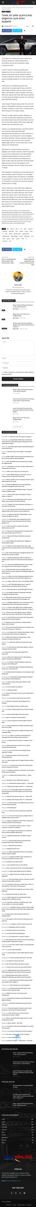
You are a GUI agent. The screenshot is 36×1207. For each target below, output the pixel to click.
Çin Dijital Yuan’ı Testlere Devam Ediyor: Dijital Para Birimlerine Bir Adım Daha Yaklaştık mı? (23, 1096)
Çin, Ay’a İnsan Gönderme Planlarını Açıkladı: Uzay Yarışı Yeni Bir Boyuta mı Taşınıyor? (23, 325)
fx (2, 233)
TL (26, 238)
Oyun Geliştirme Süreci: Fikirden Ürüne (17, 706)
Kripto (21, 236)
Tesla (22, 238)
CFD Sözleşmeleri (11, 807)
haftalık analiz (5, 236)
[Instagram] (16, 1193)
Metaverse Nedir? (12, 690)
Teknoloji (8, 11)
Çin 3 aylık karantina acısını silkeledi (17, 865)
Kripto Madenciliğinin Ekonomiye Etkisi (17, 714)
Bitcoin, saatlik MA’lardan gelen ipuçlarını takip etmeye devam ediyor (9, 261)
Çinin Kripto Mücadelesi (14, 949)
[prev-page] (3, 332)
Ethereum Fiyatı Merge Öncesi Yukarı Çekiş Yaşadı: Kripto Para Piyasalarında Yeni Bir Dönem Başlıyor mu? (18, 547)
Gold (6, 233)
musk (3, 238)
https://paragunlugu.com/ (18, 287)
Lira (32, 236)
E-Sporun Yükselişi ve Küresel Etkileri (16, 717)
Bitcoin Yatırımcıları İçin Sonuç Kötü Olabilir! (19, 967)
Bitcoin (12, 229)
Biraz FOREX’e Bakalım (14, 1037)
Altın (8, 229)
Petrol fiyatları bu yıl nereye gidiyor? (20, 985)
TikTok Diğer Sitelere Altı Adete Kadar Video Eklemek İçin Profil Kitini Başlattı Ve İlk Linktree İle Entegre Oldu (17, 791)
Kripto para (27, 236)
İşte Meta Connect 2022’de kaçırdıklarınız (18, 780)
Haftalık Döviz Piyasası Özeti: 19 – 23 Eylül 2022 (19, 799)
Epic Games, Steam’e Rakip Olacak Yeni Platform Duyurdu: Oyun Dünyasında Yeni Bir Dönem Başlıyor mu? (16, 521)
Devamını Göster (17, 427)
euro (16, 231)
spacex (17, 238)
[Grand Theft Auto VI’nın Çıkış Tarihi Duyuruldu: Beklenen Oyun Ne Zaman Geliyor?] (7, 411)
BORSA (9, 7)
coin (21, 229)
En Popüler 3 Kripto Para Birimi (15, 961)
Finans (26, 231)
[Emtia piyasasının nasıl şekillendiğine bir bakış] (7, 1088)
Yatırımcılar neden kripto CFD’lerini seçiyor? (20, 1031)
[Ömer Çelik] (3, 26)
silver (13, 238)
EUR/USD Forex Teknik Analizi (14, 862)
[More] (24, 30)
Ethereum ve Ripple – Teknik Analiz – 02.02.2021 (19, 1040)
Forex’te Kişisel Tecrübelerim (15, 687)
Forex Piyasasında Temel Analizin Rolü (19, 698)
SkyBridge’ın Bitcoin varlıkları (17, 927)
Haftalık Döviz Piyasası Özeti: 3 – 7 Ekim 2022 (21, 783)
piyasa (8, 238)
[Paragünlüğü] (18, 1157)
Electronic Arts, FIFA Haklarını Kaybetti (20, 436)
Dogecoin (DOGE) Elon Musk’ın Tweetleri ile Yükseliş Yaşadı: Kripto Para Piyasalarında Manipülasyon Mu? (17, 559)
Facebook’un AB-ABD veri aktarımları (16, 894)
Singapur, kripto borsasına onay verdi (21, 924)
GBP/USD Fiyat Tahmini (15, 845)
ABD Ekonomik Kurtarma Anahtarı (16, 930)
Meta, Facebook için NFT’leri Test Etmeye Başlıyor (20, 868)
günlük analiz (17, 233)
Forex (31, 231)
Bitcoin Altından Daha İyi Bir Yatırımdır (21, 957)
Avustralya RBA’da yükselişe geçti (16, 933)
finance (21, 231)
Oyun (3, 310)
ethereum (11, 231)
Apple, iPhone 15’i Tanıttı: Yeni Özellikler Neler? (21, 581)
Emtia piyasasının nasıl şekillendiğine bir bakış (20, 589)
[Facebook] (11, 1193)
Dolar (25, 229)
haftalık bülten (14, 236)
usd (10, 241)
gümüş (10, 233)
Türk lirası (4, 241)
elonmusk (4, 231)
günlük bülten (25, 233)
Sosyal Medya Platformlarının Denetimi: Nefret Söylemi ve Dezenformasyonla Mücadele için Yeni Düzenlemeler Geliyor (17, 441)
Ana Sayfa (4, 7)
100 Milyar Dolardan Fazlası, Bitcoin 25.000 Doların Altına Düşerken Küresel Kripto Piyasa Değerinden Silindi (18, 909)
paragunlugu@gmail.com (14, 1181)
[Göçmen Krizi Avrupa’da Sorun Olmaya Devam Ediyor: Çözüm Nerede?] (7, 401)
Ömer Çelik (8, 26)
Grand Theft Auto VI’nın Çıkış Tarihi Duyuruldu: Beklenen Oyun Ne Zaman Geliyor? (23, 410)
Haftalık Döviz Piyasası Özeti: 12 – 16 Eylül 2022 (19, 786)
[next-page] (6, 332)
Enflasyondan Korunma (13, 848)
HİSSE (13, 7)
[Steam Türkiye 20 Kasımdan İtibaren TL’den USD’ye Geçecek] (7, 307)
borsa (17, 229)
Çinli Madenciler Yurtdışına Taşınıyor (19, 936)
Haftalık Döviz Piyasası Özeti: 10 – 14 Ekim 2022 (19, 796)
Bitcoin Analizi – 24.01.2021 (15, 1023)
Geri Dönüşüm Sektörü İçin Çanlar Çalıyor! (17, 964)
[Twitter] (20, 1193)
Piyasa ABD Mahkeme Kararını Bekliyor (20, 871)
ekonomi (30, 229)
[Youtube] (24, 1193)
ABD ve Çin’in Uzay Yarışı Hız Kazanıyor (17, 471)
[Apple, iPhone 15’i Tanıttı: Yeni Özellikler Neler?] (7, 316)
